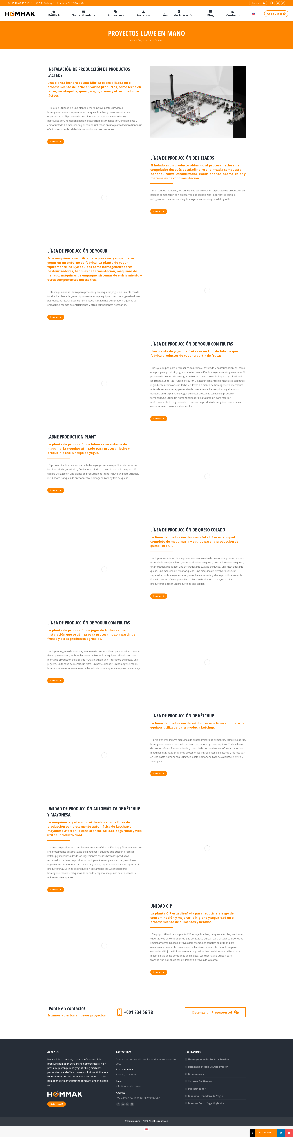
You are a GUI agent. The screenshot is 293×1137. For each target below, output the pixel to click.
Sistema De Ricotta (200, 1081)
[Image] (198, 102)
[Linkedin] (281, 1133)
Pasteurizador (197, 1088)
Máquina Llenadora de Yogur (205, 1096)
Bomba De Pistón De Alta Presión (208, 1066)
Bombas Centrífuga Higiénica (206, 1103)
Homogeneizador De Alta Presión (208, 1059)
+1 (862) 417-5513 (22, 3)
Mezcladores (196, 1074)
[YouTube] (289, 1133)
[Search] (264, 3)
